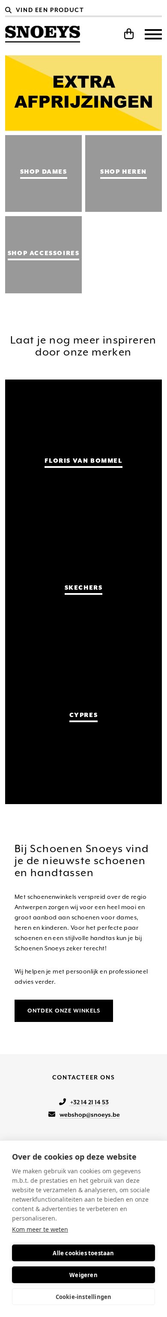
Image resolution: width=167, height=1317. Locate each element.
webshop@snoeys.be (90, 1114)
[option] (83, 93)
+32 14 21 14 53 (89, 1102)
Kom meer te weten (40, 1229)
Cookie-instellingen (84, 1297)
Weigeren (83, 1275)
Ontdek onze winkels (63, 1010)
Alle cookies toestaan (83, 1253)
